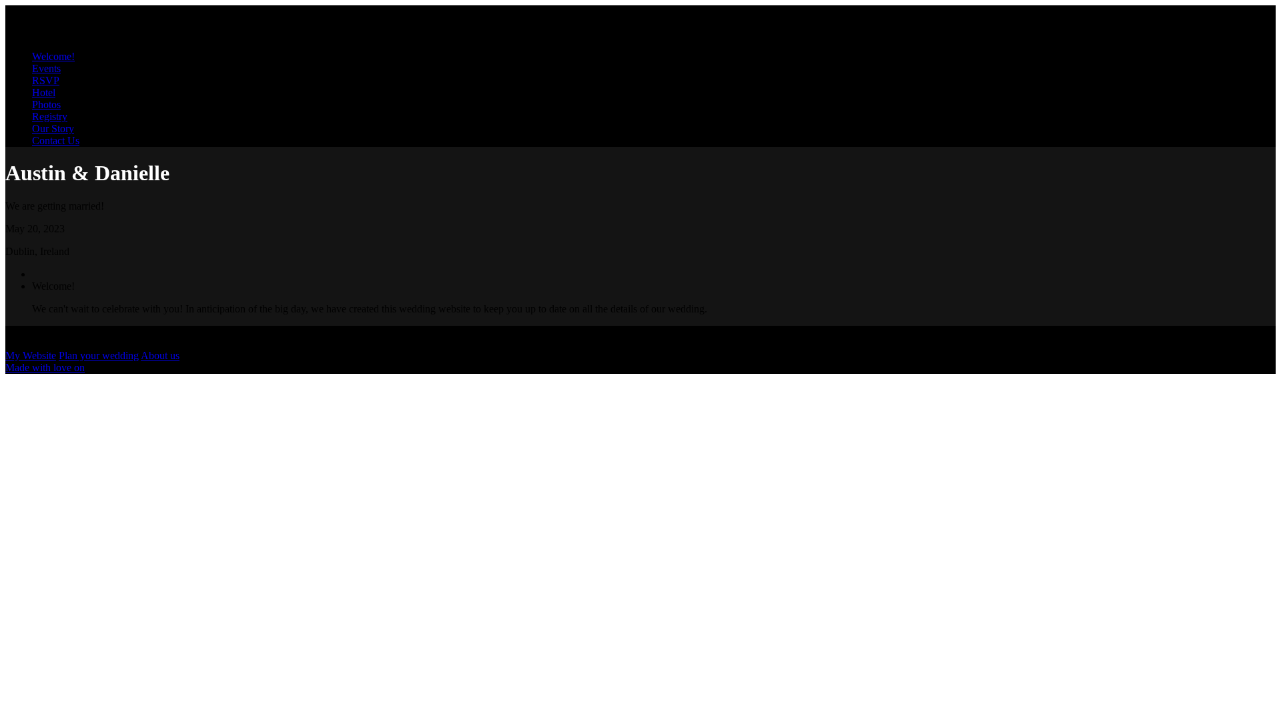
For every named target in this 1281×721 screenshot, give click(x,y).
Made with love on (45, 367)
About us (160, 355)
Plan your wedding (99, 355)
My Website (30, 355)
